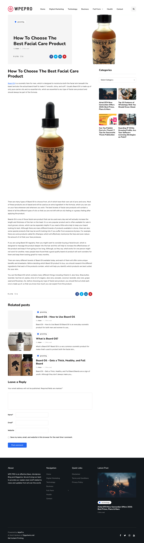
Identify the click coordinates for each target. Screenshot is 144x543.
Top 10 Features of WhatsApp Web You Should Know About (127, 104)
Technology (72, 9)
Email (10, 423)
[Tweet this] (56, 57)
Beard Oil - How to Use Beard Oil (55, 317)
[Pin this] (64, 57)
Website (11, 430)
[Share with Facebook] (51, 57)
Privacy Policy (77, 482)
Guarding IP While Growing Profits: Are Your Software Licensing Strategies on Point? (127, 132)
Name (10, 415)
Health (110, 9)
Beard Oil (11, 83)
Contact (120, 9)
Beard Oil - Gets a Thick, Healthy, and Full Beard (60, 362)
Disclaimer (76, 474)
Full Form (97, 9)
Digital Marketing (56, 9)
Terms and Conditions (80, 478)
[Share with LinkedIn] (60, 57)
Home (42, 9)
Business (85, 9)
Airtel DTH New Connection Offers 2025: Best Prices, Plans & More (107, 105)
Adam (17, 49)
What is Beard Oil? (47, 338)
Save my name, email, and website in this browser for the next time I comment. (41, 437)
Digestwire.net (28, 535)
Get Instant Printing (16, 538)
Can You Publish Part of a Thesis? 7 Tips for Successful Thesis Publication (107, 131)
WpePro (21, 532)
